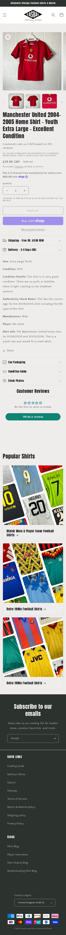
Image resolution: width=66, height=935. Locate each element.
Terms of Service (17, 799)
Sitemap (12, 790)
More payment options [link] (33, 229)
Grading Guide (15, 766)
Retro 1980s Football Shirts (24, 683)
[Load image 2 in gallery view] (32, 101)
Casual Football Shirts (28, 928)
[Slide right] (62, 102)
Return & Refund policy (21, 807)
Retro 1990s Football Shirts (24, 609)
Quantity (7, 183)
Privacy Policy (15, 823)
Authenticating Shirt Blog (22, 871)
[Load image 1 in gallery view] (16, 101)
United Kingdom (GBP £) (31, 902)
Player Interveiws (17, 854)
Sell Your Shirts (16, 774)
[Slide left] (4, 102)
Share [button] (10, 350)
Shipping (19, 167)
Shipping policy (16, 815)
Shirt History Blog (17, 862)
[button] (5, 15)
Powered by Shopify (44, 928)
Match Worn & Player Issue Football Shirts (30, 533)
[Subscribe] (54, 738)
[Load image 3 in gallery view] (49, 101)
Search (11, 782)
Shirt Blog (13, 846)
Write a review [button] (33, 416)
